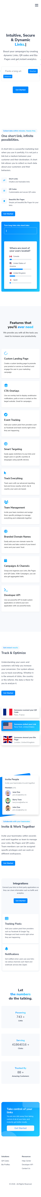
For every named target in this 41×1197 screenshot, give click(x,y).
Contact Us (26, 1168)
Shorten (33, 71)
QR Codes (5, 1161)
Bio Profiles (5, 1164)
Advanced (7, 76)
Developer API (27, 1164)
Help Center (26, 1161)
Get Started (21, 90)
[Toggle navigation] (37, 5)
